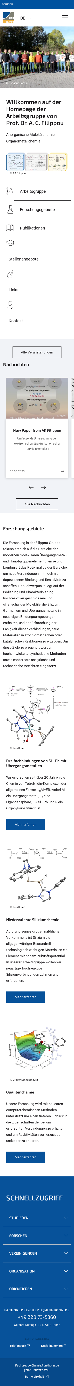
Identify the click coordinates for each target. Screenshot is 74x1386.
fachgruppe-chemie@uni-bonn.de (37, 1310)
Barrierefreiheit (34, 1376)
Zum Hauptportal (37, 1370)
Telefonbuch (18, 1345)
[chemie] (8, 17)
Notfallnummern (52, 1345)
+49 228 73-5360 (37, 1317)
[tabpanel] (37, 57)
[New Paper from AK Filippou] (62, 471)
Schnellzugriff (34, 1197)
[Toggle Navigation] (65, 17)
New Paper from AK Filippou (37, 430)
